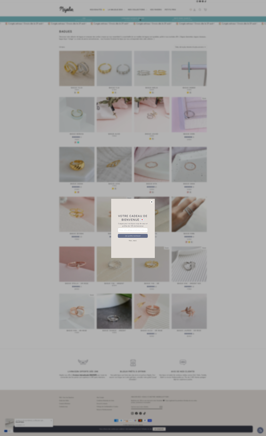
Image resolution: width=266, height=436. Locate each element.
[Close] (151, 191)
